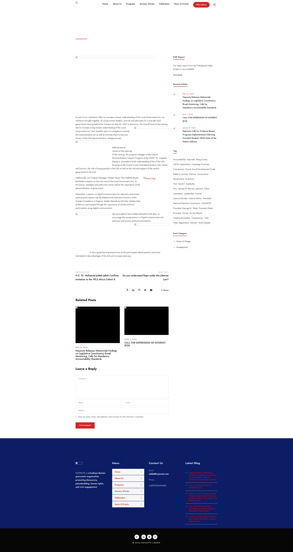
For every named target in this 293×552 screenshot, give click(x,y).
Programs (130, 3)
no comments (130, 37)
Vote (206, 217)
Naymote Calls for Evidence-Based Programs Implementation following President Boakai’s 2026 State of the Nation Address (203, 497)
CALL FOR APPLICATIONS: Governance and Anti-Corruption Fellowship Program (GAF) (201, 508)
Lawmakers (178, 193)
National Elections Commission (186, 203)
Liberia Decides (180, 198)
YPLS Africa (201, 4)
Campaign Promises (200, 164)
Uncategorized (112, 37)
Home (105, 3)
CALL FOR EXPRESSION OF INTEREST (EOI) (145, 344)
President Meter (206, 208)
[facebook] (136, 537)
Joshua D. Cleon (202, 188)
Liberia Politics (195, 198)
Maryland (207, 198)
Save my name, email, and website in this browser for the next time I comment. (111, 416)
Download (177, 74)
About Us (117, 3)
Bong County (201, 159)
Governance (202, 174)
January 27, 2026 (189, 128)
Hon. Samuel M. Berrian (183, 188)
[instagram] (155, 537)
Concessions (178, 169)
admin (96, 37)
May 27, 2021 (83, 37)
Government (178, 178)
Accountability (179, 159)
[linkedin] (143, 537)
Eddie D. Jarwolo (180, 174)
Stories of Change (183, 241)
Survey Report (196, 213)
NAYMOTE (206, 203)
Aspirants (191, 159)
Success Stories (147, 3)
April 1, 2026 (130, 339)
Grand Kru (189, 178)
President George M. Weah (185, 208)
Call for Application (181, 164)
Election (192, 174)
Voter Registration (181, 222)
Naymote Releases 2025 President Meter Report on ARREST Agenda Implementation (202, 519)
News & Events (181, 3)
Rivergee (177, 213)
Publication (164, 3)
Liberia (198, 193)
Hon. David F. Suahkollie (184, 183)
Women (193, 222)
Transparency (197, 217)
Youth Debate (204, 222)
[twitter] (149, 537)
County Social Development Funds (200, 169)
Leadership (189, 193)
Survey (185, 213)
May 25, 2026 (82, 347)
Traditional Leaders (181, 217)
